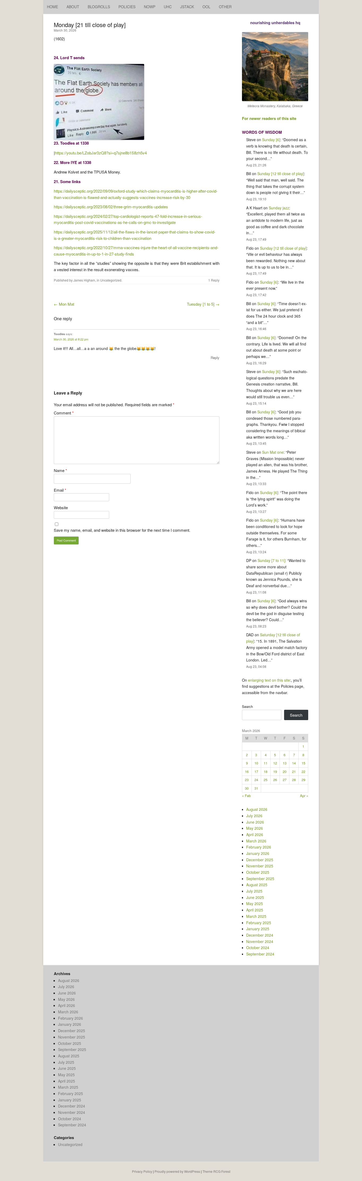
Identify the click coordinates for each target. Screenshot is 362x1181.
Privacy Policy (142, 1171)
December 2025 (259, 859)
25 (265, 779)
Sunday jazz (279, 207)
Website (61, 507)
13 (284, 762)
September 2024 (260, 954)
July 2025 (254, 891)
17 (256, 771)
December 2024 (259, 935)
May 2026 (254, 828)
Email (60, 490)
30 (247, 788)
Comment (64, 413)
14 (294, 762)
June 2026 (255, 822)
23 (247, 779)
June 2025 (255, 897)
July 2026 (254, 815)
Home (52, 6)
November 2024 (259, 941)
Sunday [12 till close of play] (280, 173)
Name (60, 470)
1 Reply (213, 280)
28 (294, 779)
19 (275, 771)
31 (256, 788)
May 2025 (254, 903)
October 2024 (257, 947)
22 (303, 771)
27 (284, 779)
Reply (215, 357)
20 (284, 771)
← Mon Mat (64, 304)
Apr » (304, 795)
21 (294, 771)
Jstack (187, 6)
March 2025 (256, 916)
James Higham (84, 280)
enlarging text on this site (269, 680)
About (73, 6)
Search (247, 706)
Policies (126, 6)
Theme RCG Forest (216, 1171)
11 (265, 762)
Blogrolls (99, 6)
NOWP (149, 6)
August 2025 (256, 884)
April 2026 (254, 834)
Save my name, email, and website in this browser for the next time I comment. (122, 530)
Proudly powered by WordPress (177, 1171)
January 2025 (257, 928)
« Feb (246, 795)
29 (303, 779)
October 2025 (257, 872)
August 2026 (256, 809)
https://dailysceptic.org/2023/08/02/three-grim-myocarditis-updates (111, 206)
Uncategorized (110, 280)
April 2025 (254, 909)
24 (256, 779)
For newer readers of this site (269, 118)
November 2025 (259, 865)
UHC (168, 6)
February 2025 (258, 922)
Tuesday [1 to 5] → (203, 304)
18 (265, 771)
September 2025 (260, 878)
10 (256, 762)
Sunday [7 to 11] (271, 560)
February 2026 (258, 847)
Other (225, 6)
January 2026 (257, 853)
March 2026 (256, 840)
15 (303, 762)
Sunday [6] (271, 139)
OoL (206, 6)
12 (275, 762)
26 (275, 779)
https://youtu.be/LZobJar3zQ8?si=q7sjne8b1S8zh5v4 (101, 152)
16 (247, 771)
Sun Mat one (273, 452)
